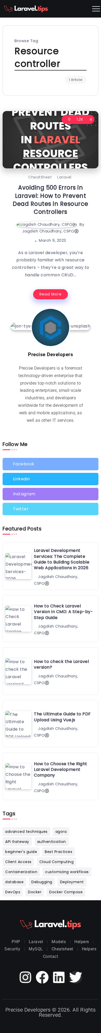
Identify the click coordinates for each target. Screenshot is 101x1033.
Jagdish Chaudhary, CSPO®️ (50, 231)
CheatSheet (40, 177)
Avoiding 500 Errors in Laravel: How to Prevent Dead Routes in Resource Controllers (50, 199)
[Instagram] (50, 494)
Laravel (64, 177)
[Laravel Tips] (26, 8)
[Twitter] (50, 509)
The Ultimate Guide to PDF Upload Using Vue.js (62, 717)
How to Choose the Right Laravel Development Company (60, 769)
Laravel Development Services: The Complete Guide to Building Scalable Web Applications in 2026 (61, 559)
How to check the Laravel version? (61, 664)
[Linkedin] (50, 479)
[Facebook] (50, 464)
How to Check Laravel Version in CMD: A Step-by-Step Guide (63, 612)
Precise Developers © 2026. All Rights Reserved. (50, 1012)
